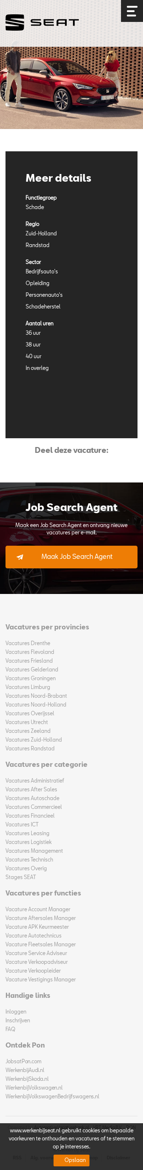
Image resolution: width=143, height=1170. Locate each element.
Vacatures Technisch (29, 860)
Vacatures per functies (43, 893)
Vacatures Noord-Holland (36, 705)
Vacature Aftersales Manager (41, 918)
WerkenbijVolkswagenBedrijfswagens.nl (52, 1096)
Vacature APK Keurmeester (37, 927)
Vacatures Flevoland (30, 652)
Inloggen (16, 1012)
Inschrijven (18, 1020)
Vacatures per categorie (47, 765)
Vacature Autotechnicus (34, 936)
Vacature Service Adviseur (36, 953)
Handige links (28, 996)
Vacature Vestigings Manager (41, 979)
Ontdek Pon (25, 1045)
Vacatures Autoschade (32, 798)
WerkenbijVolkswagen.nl (34, 1088)
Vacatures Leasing (28, 833)
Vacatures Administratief (35, 781)
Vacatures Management (34, 851)
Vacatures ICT (22, 825)
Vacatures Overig (26, 868)
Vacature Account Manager (38, 909)
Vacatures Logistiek (29, 842)
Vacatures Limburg (28, 687)
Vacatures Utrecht (27, 722)
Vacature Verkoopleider (33, 971)
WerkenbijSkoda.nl (27, 1079)
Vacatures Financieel (30, 816)
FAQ (10, 1029)
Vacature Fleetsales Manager (41, 944)
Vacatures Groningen (31, 678)
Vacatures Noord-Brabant (36, 696)
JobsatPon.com (23, 1061)
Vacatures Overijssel (30, 713)
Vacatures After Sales (31, 789)
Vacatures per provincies (47, 627)
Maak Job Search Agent (77, 557)
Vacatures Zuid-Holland (34, 740)
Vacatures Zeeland (28, 731)
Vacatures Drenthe (28, 643)
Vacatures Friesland (29, 661)
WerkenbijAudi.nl (25, 1070)
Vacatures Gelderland (32, 670)
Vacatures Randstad (30, 748)
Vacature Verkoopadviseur (37, 962)
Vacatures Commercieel (34, 807)
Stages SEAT (21, 877)
